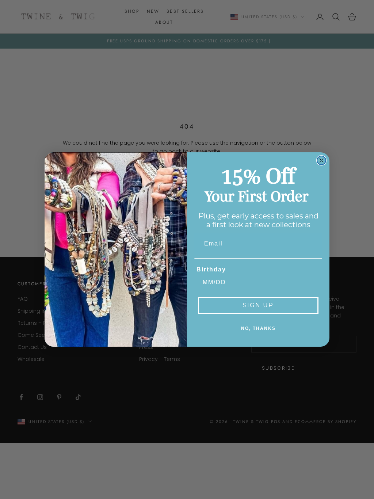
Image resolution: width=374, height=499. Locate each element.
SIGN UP (258, 305)
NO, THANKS (258, 328)
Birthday (211, 269)
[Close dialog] (321, 160)
